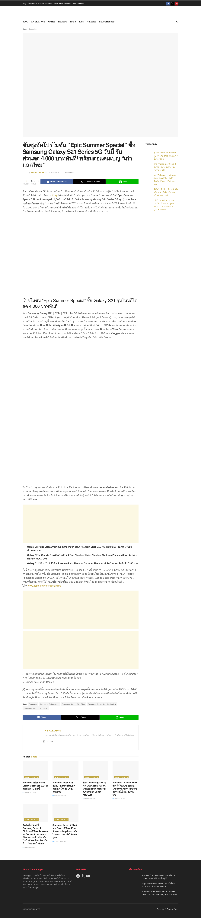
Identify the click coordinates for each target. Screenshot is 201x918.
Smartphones (31, 777)
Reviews (48, 3)
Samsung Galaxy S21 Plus (73, 704)
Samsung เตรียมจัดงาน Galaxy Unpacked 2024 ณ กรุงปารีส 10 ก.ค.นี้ (35, 785)
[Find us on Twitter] (172, 3)
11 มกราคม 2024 (89, 798)
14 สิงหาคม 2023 (29, 847)
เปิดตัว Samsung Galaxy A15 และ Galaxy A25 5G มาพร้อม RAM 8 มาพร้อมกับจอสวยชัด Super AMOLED (94, 788)
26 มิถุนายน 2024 (30, 792)
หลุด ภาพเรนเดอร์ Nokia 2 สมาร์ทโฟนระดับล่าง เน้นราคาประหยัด (165, 166)
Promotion (33, 29)
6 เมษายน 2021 (55, 172)
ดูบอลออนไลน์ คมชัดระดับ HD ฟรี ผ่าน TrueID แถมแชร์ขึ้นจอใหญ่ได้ (166, 155)
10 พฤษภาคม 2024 (60, 795)
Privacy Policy (172, 909)
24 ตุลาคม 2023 (119, 798)
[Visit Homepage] (100, 12)
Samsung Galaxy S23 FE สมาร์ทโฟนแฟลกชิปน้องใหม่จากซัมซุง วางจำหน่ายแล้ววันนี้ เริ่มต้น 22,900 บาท (125, 788)
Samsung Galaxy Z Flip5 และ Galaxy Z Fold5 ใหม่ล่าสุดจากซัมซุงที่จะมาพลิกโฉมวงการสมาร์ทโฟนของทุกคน (65, 831)
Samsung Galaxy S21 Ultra (35, 708)
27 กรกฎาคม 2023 (60, 841)
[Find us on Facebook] (168, 3)
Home (25, 29)
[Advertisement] (81, 524)
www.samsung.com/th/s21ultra (44, 585)
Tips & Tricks (58, 3)
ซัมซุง (55, 195)
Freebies (67, 3)
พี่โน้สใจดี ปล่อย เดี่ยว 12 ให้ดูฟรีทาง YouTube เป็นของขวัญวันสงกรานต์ (166, 192)
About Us (160, 909)
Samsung (33, 704)
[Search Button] (177, 21)
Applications (32, 3)
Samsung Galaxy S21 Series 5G (102, 704)
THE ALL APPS (37, 172)
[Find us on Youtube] (176, 3)
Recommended (78, 3)
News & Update (62, 777)
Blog (24, 3)
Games (41, 3)
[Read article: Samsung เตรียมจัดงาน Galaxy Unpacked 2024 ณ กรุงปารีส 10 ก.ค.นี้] (35, 770)
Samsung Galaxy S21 (49, 704)
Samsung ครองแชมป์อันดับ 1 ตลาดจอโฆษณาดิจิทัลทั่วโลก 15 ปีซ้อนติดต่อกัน (64, 787)
